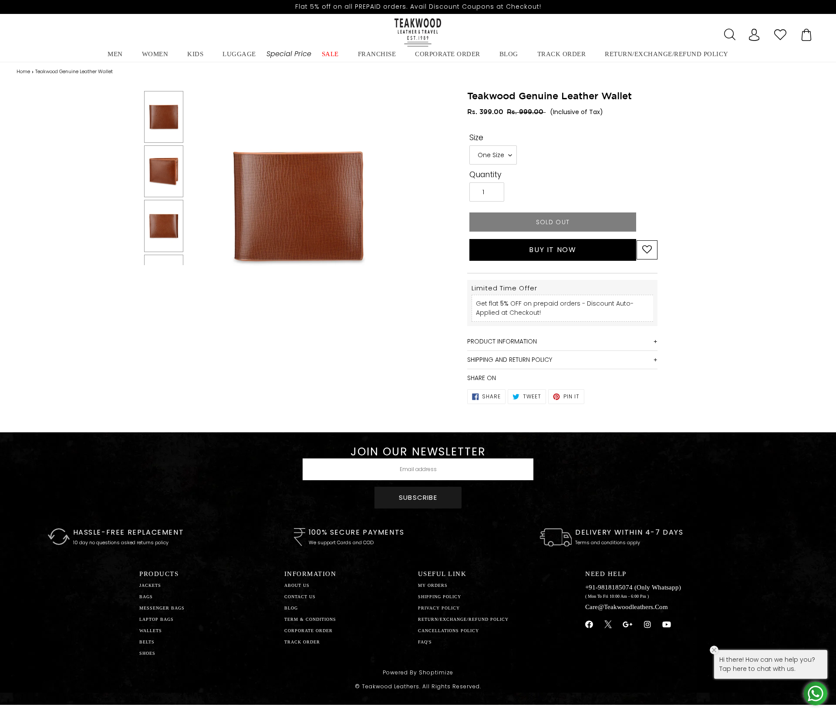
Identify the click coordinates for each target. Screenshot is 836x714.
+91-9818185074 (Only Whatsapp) (633, 587)
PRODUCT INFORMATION (502, 341)
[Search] (728, 32)
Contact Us (300, 596)
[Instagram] (647, 624)
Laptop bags (156, 619)
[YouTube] (666, 624)
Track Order (561, 54)
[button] (647, 249)
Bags (146, 596)
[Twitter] (608, 625)
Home (23, 71)
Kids (195, 54)
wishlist (780, 32)
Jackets (150, 585)
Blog (291, 608)
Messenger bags (162, 608)
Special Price (288, 54)
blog (508, 54)
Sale (330, 54)
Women (155, 54)
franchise (377, 54)
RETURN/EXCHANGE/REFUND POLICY (666, 54)
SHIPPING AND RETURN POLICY (509, 359)
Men (115, 54)
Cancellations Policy (448, 630)
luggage (239, 54)
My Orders (433, 585)
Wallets (150, 630)
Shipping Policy (439, 596)
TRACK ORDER (302, 642)
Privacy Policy (439, 608)
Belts (147, 642)
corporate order (447, 54)
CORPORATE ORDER (308, 630)
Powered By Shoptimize (418, 672)
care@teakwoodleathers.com (626, 606)
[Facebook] (589, 624)
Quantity (485, 174)
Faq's (425, 642)
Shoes (147, 653)
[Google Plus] (628, 624)
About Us (297, 585)
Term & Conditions (310, 619)
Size (476, 137)
